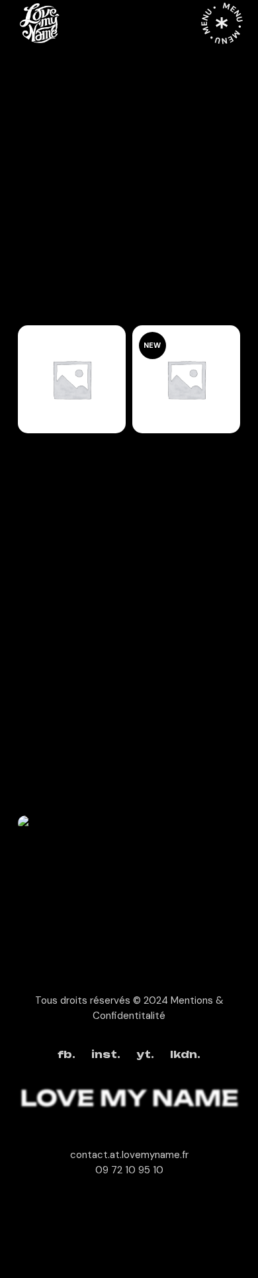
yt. (145, 1055)
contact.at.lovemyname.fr (129, 1154)
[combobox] (96, 297)
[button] (72, 385)
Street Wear (47, 475)
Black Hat (52, 444)
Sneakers (165, 444)
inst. (105, 1055)
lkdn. (185, 1055)
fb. (66, 1055)
